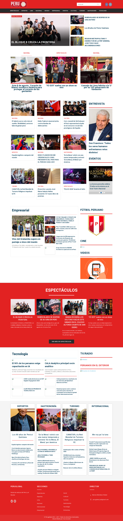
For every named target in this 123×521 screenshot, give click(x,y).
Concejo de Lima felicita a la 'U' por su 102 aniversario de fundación (96, 87)
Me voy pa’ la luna (100, 435)
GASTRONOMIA (68, 152)
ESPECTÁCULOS (17, 16)
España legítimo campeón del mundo (23, 444)
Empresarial (56, 10)
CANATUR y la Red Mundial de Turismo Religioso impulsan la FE (22, 191)
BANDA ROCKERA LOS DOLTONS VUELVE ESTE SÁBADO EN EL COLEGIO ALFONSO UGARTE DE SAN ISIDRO (74, 322)
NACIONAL (27, 53)
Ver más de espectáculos (61, 341)
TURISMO (14, 186)
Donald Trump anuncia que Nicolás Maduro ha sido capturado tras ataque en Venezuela (99, 443)
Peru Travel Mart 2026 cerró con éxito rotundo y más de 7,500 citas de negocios (66, 228)
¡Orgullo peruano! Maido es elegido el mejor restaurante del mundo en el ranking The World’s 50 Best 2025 (49, 471)
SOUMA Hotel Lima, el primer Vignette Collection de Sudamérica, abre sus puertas (74, 456)
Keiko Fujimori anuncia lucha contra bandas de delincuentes (48, 123)
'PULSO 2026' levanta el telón (74, 189)
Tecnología (103, 10)
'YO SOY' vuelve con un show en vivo (61, 86)
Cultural (74, 10)
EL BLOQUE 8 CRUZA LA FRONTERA (33, 42)
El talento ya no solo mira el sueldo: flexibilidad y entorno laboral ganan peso (22, 123)
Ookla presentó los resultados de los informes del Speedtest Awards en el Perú (67, 380)
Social (65, 493)
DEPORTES (15, 152)
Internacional (100, 406)
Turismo (82, 10)
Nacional (39, 10)
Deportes (24, 10)
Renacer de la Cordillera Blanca (72, 468)
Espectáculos (14, 10)
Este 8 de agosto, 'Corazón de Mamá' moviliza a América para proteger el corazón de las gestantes (26, 88)
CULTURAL (67, 118)
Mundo (47, 10)
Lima (31, 10)
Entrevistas (66, 510)
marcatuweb (67, 519)
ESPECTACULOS (61, 53)
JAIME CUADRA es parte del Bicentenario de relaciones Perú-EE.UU (99, 460)
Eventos (65, 10)
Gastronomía (92, 10)
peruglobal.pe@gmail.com (101, 499)
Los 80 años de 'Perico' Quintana (97, 28)
